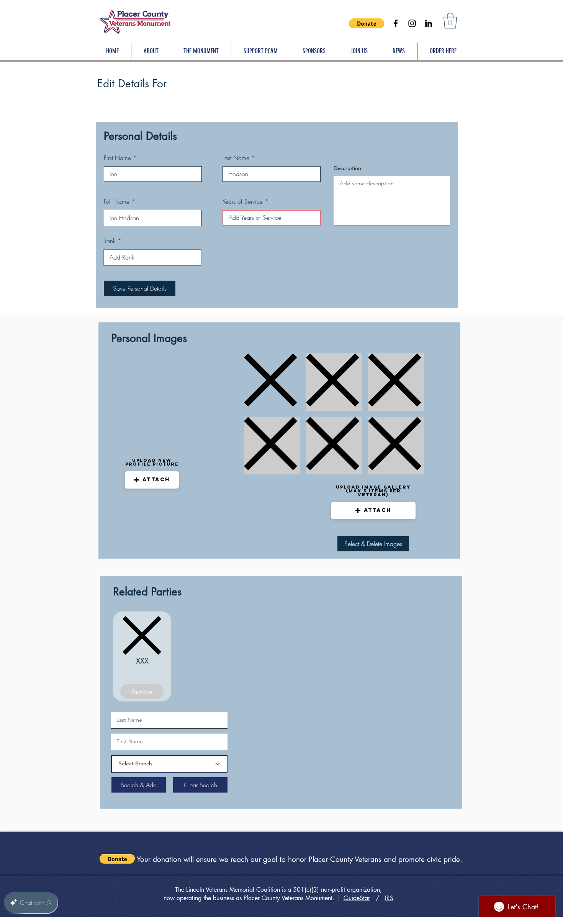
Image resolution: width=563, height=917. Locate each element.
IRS (389, 898)
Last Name (236, 158)
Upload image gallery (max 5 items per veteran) (373, 491)
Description (347, 168)
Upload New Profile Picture (152, 462)
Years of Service (243, 201)
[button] (366, 23)
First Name (117, 158)
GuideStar (357, 898)
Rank (109, 241)
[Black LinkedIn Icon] (429, 23)
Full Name (116, 201)
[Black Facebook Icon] (396, 23)
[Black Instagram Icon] (412, 23)
